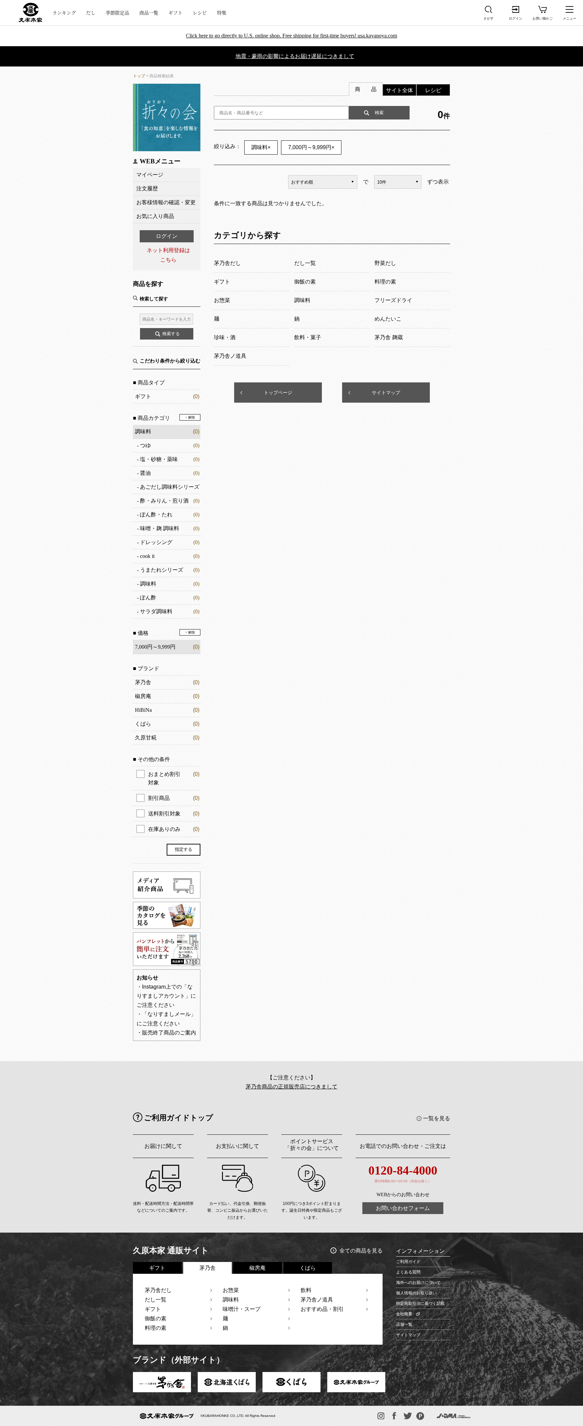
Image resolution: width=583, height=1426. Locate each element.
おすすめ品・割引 (322, 1309)
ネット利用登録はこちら (168, 254)
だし (90, 12)
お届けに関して (163, 1146)
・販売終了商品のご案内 (166, 1032)
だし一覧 (155, 1299)
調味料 (143, 431)
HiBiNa (143, 710)
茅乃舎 (143, 682)
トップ (139, 76)
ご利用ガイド (408, 1261)
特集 (221, 12)
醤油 (145, 473)
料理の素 (155, 1328)
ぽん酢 (148, 597)
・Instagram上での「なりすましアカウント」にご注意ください (166, 996)
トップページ (278, 392)
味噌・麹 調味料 (159, 528)
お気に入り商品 (155, 216)
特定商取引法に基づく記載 (420, 1303)
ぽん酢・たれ (156, 514)
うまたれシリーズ (161, 570)
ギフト (175, 12)
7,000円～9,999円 (311, 147)
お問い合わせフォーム (403, 1208)
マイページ (149, 175)
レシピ (200, 12)
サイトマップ (386, 392)
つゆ (145, 445)
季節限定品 (117, 12)
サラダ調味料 (156, 611)
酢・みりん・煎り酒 (164, 501)
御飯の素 (155, 1318)
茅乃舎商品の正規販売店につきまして (291, 1086)
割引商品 (173, 798)
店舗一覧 (404, 1324)
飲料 (306, 1290)
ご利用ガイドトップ (178, 1117)
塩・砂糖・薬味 (159, 459)
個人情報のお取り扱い (416, 1293)
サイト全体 (399, 90)
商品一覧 (148, 12)
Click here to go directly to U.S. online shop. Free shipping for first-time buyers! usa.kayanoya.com (291, 35)
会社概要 (404, 1314)
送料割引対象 (173, 813)
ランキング (64, 12)
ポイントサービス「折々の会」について (312, 1144)
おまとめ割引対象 (173, 778)
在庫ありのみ (173, 829)
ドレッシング (156, 542)
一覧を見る (436, 1118)
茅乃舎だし (158, 1290)
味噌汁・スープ (241, 1309)
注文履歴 (147, 188)
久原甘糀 (146, 738)
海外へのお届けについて (418, 1282)
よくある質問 (408, 1272)
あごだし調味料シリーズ (169, 487)
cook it (147, 556)
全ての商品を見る (361, 1251)
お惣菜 (231, 1290)
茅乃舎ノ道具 (317, 1299)
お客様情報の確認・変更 (166, 202)
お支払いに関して (237, 1146)
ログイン (166, 236)
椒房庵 (143, 696)
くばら (143, 724)
